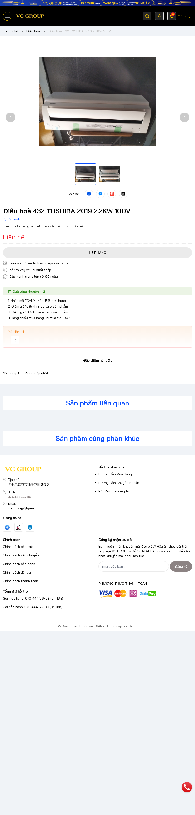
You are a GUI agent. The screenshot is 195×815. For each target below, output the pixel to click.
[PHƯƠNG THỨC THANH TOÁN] (145, 594)
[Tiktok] (18, 527)
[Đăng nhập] (159, 16)
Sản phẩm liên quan (97, 403)
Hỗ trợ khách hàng (113, 467)
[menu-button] (7, 16)
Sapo (132, 626)
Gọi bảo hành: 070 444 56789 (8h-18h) (32, 607)
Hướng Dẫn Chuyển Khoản (118, 483)
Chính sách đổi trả (17, 572)
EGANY (99, 626)
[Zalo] (30, 527)
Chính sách (11, 540)
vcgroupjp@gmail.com (25, 508)
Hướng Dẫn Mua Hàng (115, 474)
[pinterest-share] (111, 194)
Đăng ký (181, 566)
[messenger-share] (100, 194)
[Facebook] (7, 527)
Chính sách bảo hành (19, 564)
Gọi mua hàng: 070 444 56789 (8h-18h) (33, 598)
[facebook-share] (89, 194)
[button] (10, 117)
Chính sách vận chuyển (21, 555)
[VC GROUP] (30, 16)
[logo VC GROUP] (50, 470)
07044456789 (19, 497)
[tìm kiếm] (147, 16)
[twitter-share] (123, 194)
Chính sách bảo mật (18, 546)
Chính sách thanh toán (20, 581)
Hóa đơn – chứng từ (113, 491)
